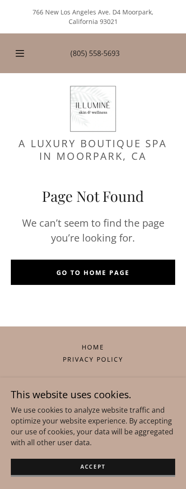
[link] (93, 109)
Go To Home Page (93, 272)
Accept (93, 466)
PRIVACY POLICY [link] (93, 359)
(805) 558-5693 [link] (95, 53)
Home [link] (93, 347)
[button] (20, 53)
